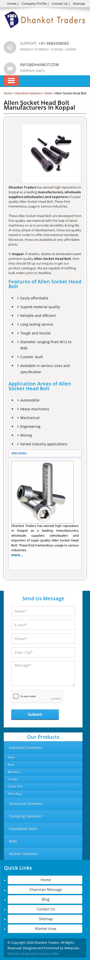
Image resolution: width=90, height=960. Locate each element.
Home (11, 3)
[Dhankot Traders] (45, 31)
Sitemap (79, 3)
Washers (14, 772)
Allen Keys (15, 794)
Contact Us (60, 3)
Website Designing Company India (33, 953)
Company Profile (34, 3)
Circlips (13, 779)
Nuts (11, 764)
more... (17, 555)
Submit (35, 714)
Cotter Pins (15, 786)
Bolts (11, 757)
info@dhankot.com (39, 64)
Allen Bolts (19, 453)
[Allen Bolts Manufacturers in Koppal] (42, 522)
